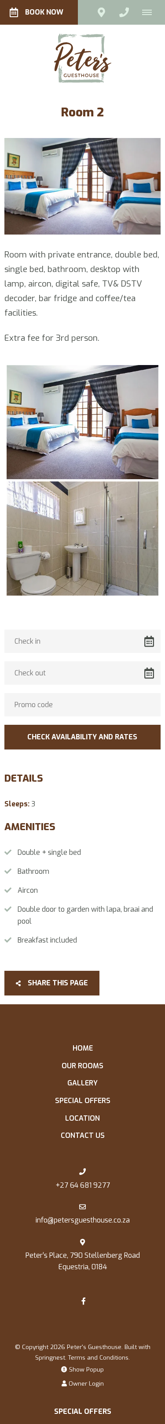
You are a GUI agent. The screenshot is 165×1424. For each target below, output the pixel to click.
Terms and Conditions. (99, 1357)
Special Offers (82, 1100)
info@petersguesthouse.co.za (83, 1220)
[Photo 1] (82, 422)
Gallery (82, 1083)
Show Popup (85, 1369)
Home (83, 1048)
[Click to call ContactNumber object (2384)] (124, 12)
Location (82, 1118)
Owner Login (85, 1383)
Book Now (44, 12)
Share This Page (57, 983)
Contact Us (83, 1135)
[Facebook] (83, 1301)
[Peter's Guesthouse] (82, 57)
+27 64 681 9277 (82, 1185)
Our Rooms (82, 1065)
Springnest (50, 1357)
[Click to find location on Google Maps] (101, 12)
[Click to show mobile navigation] (150, 12)
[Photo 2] (82, 538)
